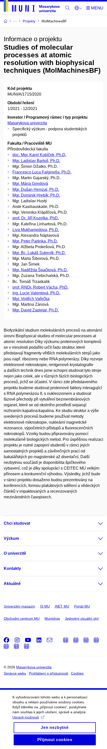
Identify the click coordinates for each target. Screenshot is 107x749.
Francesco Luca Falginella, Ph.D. (41, 172)
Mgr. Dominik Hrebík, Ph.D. (36, 195)
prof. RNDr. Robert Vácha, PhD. (40, 287)
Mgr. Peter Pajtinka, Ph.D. (35, 241)
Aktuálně (12, 583)
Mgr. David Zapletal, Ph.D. (35, 310)
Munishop (52, 618)
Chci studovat (17, 523)
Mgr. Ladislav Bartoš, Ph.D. (36, 161)
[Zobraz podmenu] (95, 523)
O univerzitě (15, 553)
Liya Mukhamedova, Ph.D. (35, 230)
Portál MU (82, 606)
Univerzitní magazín (19, 606)
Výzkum (11, 538)
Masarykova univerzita (27, 123)
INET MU (62, 606)
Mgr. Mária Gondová (30, 183)
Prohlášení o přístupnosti (48, 673)
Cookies (77, 673)
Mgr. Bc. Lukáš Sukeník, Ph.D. (39, 253)
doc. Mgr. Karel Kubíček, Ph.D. (39, 155)
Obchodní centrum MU (22, 618)
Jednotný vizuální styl (82, 618)
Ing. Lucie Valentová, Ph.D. (36, 293)
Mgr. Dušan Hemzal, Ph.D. (35, 189)
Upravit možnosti (25, 717)
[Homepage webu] (31, 7)
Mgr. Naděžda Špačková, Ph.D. (40, 270)
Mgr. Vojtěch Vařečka (31, 299)
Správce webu (15, 673)
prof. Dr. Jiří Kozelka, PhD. (35, 218)
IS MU (45, 606)
